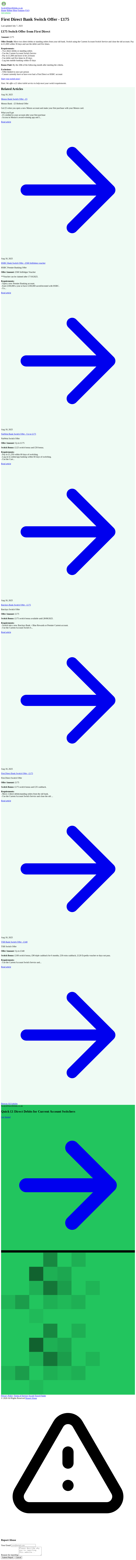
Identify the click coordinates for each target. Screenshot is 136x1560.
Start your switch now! (10, 79)
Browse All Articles (9, 1103)
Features (21, 10)
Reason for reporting (10, 1555)
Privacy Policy (7, 1396)
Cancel (18, 1558)
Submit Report (7, 1558)
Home (3, 10)
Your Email (6, 1545)
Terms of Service (21, 1396)
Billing (9, 10)
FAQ (27, 10)
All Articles (6, 13)
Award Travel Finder (37, 1396)
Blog (15, 10)
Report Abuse (31, 1398)
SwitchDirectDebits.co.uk (12, 8)
